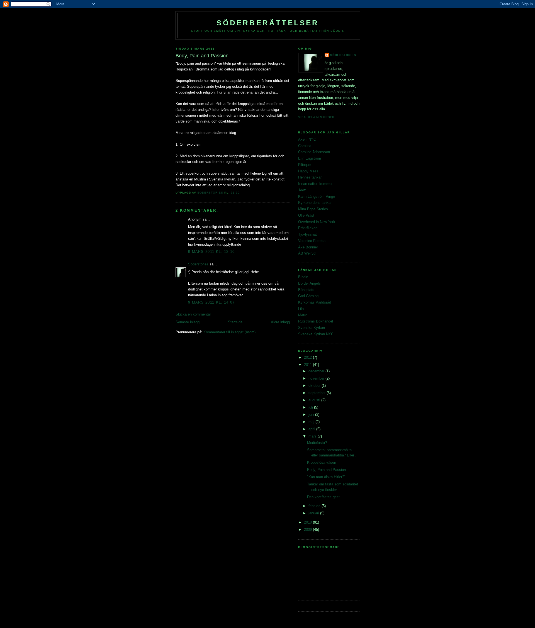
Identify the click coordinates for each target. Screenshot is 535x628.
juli (311, 407)
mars (313, 436)
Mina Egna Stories (313, 209)
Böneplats (306, 290)
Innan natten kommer (315, 184)
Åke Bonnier (308, 247)
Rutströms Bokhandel (315, 321)
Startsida (235, 322)
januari (314, 513)
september (317, 393)
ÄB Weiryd (306, 253)
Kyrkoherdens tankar (315, 203)
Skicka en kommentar (193, 314)
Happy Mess (308, 171)
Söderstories (198, 264)
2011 (308, 365)
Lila (301, 309)
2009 (308, 529)
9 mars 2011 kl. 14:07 (211, 302)
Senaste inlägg (188, 322)
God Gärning (308, 296)
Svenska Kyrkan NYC (316, 334)
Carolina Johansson (314, 152)
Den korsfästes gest (323, 497)
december (316, 371)
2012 (308, 357)
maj (311, 422)
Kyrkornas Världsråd (314, 302)
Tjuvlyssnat (307, 234)
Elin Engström (309, 158)
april (312, 429)
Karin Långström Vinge (316, 196)
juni (311, 414)
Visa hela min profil (316, 117)
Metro (302, 315)
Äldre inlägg (280, 322)
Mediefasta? (317, 443)
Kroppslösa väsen (321, 462)
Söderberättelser (268, 23)
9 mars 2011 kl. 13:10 (211, 252)
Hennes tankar (310, 177)
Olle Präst (306, 215)
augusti (314, 400)
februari (315, 506)
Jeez (302, 190)
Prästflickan (307, 228)
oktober (315, 385)
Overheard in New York (316, 222)
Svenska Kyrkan (311, 328)
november (316, 378)
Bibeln (303, 277)
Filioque (304, 165)
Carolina (304, 146)
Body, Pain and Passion (326, 470)
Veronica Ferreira (311, 241)
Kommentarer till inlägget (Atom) (229, 332)
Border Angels (309, 283)
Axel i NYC (307, 139)
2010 (308, 522)
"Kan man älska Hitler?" (326, 477)
